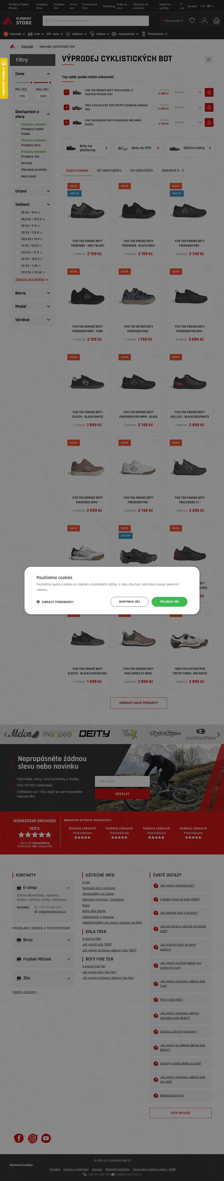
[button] (55, 601)
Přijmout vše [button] (169, 602)
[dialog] (112, 590)
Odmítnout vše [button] (129, 602)
